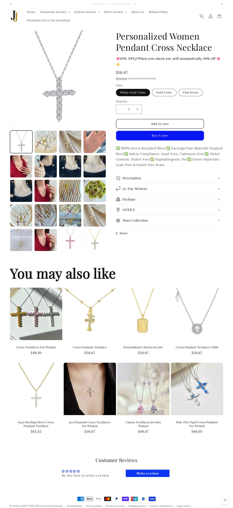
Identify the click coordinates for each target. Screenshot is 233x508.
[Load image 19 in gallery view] (70, 240)
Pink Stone (190, 92)
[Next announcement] (222, 4)
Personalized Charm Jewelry (143, 347)
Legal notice (184, 506)
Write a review (148, 473)
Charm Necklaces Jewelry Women (143, 424)
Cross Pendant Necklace (90, 347)
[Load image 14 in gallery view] (45, 215)
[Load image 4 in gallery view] (94, 142)
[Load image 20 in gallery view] (94, 240)
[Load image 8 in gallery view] (94, 166)
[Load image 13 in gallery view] (21, 215)
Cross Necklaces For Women (36, 347)
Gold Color (164, 92)
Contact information (161, 506)
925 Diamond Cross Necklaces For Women (89, 424)
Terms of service (115, 506)
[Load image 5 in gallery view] (21, 166)
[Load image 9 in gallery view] (21, 191)
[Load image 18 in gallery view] (45, 240)
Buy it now (160, 135)
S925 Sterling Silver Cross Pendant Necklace (36, 424)
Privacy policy (94, 506)
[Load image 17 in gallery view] (21, 240)
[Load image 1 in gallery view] (21, 142)
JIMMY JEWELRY (30, 506)
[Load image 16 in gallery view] (94, 215)
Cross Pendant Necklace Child (197, 347)
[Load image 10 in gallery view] (45, 191)
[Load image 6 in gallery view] (45, 166)
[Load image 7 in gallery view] (70, 166)
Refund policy (74, 506)
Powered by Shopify (51, 506)
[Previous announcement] (11, 4)
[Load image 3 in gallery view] (70, 142)
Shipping (121, 78)
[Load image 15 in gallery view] (70, 215)
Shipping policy (137, 506)
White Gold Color (133, 92)
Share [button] (124, 233)
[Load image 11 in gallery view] (70, 191)
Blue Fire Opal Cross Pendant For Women (197, 424)
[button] (55, 12)
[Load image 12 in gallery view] (94, 191)
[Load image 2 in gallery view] (45, 142)
